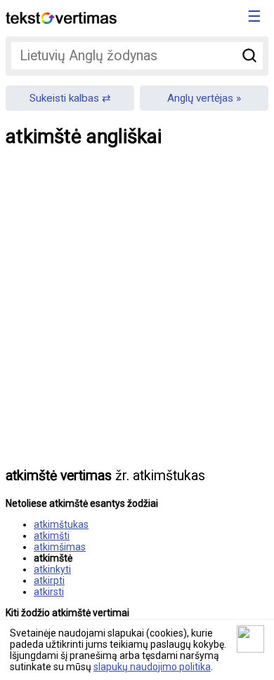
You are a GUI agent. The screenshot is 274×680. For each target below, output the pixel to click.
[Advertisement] (137, 317)
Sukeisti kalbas (64, 98)
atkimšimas (60, 546)
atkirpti (49, 580)
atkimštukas (61, 524)
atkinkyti (52, 569)
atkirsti (49, 591)
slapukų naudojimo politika (152, 666)
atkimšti (52, 535)
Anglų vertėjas (200, 98)
